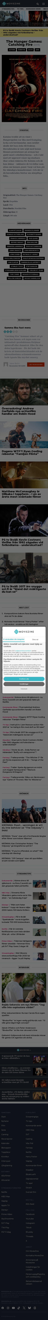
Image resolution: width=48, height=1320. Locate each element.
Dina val (35, 639)
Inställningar (24, 684)
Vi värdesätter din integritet (13, 639)
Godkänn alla (24, 679)
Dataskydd (24, 689)
